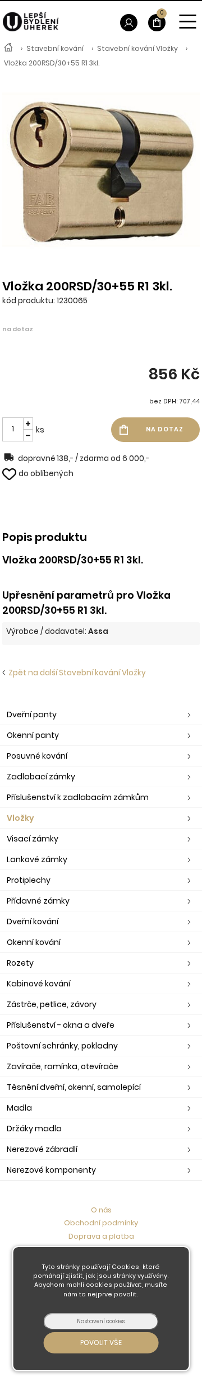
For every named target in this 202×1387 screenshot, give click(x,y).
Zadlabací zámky (41, 776)
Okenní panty (33, 735)
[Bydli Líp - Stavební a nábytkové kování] (8, 48)
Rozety (20, 962)
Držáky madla (34, 1128)
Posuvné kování (37, 755)
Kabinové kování (38, 983)
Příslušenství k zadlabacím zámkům (78, 797)
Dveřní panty (32, 714)
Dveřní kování (32, 921)
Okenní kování (34, 942)
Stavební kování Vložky (137, 48)
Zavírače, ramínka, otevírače (62, 1066)
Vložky (20, 818)
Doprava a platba (101, 1236)
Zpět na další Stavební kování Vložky (75, 672)
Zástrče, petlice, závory (52, 1004)
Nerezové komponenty (51, 1170)
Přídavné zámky (38, 900)
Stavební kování (55, 48)
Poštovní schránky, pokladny (62, 1045)
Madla (19, 1107)
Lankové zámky (37, 859)
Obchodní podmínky (101, 1222)
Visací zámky (32, 838)
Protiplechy (28, 880)
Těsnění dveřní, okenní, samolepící (74, 1087)
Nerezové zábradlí (42, 1149)
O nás (101, 1210)
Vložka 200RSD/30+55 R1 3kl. (51, 63)
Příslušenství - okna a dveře (60, 1025)
